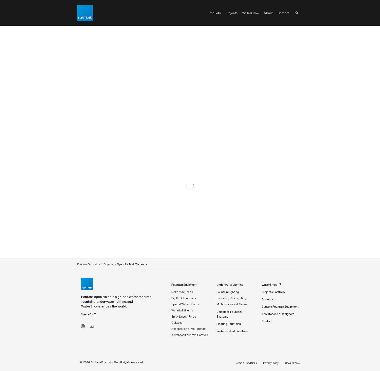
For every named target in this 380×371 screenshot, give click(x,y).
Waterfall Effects (182, 310)
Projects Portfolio (273, 292)
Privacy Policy (270, 363)
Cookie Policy (292, 363)
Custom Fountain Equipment (280, 307)
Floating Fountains (229, 324)
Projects (231, 13)
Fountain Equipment (184, 285)
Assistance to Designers (278, 314)
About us (268, 299)
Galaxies (176, 323)
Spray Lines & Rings (183, 316)
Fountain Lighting (228, 292)
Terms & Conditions (246, 363)
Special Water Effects (185, 304)
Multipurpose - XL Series (232, 304)
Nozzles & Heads (182, 292)
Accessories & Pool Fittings (188, 329)
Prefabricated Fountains (233, 331)
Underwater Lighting (230, 285)
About (268, 13)
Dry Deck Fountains (183, 298)
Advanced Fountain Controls (189, 335)
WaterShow (250, 13)
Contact (283, 13)
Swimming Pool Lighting (231, 298)
